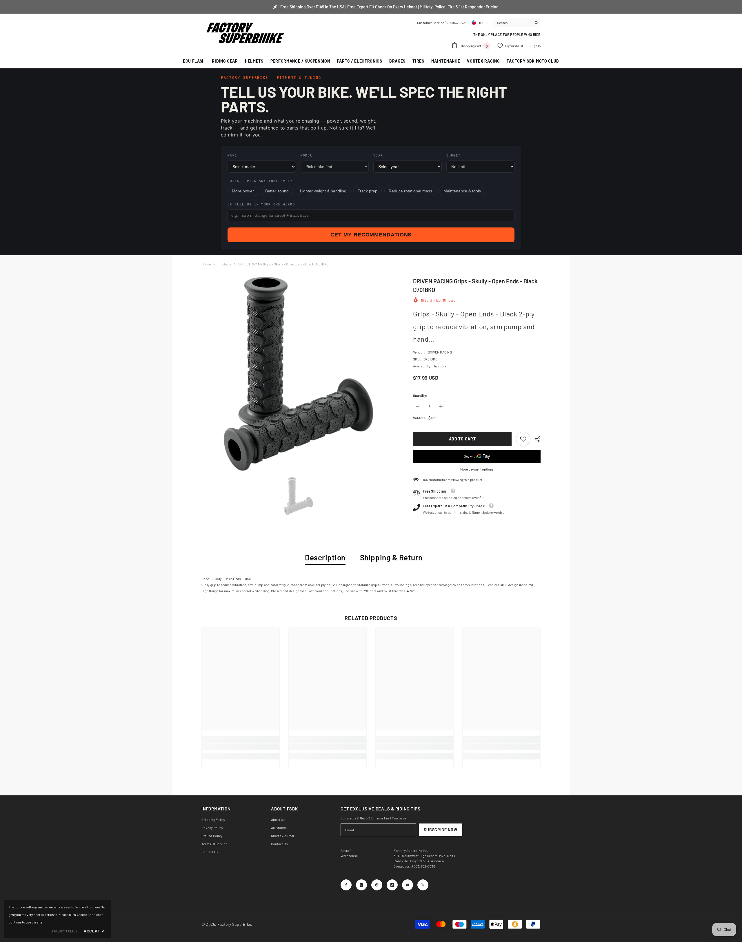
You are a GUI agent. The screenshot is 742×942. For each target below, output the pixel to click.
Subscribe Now (440, 829)
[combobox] (513, 22)
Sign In (535, 46)
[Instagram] (361, 884)
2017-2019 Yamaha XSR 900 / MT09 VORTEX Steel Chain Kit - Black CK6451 (66, 880)
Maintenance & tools (462, 191)
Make (232, 155)
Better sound (277, 191)
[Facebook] (346, 884)
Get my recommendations (371, 235)
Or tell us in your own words (261, 204)
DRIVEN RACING (440, 352)
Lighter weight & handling (323, 191)
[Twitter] (422, 884)
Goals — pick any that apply (260, 181)
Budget (453, 155)
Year (378, 155)
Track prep (367, 191)
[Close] (111, 867)
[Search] (517, 22)
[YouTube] (407, 884)
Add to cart (462, 438)
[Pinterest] (376, 884)
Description (325, 557)
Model (307, 155)
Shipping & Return (391, 557)
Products (224, 264)
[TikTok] (392, 884)
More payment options (477, 469)
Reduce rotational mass (410, 191)
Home (206, 264)
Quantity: (420, 395)
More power (243, 191)
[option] (298, 374)
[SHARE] (535, 439)
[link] (523, 439)
